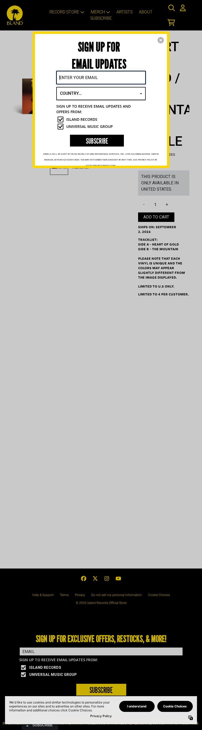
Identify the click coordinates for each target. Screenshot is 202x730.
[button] (161, 40)
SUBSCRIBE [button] (97, 140)
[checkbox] (102, 119)
